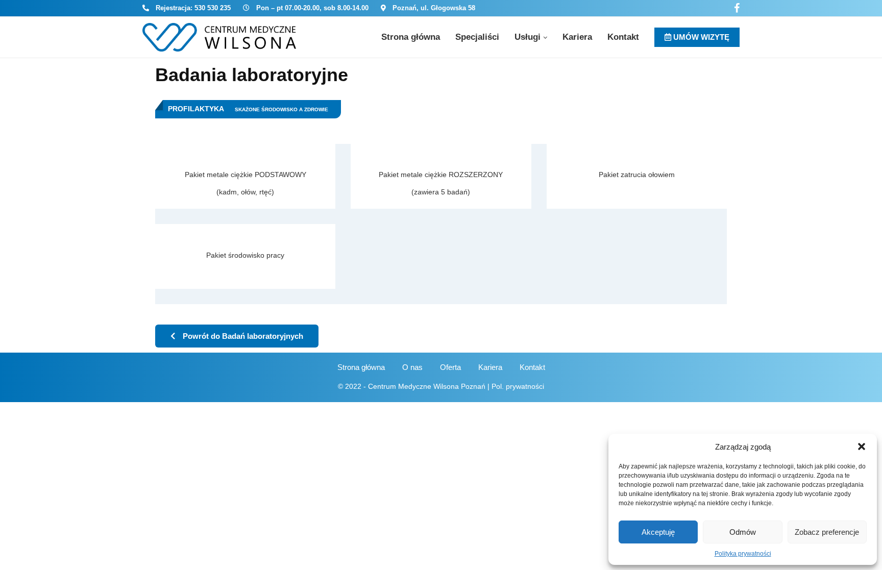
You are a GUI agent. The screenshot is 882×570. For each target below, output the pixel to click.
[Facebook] (737, 8)
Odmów (742, 532)
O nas (412, 367)
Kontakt (623, 37)
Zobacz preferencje (827, 532)
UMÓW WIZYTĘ (700, 37)
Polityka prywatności (743, 553)
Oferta (450, 367)
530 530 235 (212, 8)
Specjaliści (477, 37)
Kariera (577, 37)
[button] (861, 446)
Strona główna (410, 37)
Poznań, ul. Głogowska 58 (434, 8)
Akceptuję (658, 532)
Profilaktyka (196, 109)
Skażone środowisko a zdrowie (281, 109)
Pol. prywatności (518, 386)
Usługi (527, 37)
